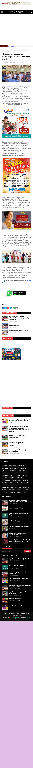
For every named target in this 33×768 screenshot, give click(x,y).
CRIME (11, 468)
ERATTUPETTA (5, 470)
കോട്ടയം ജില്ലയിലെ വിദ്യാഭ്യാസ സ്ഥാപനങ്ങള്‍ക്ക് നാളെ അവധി (17, 566)
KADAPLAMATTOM (13, 473)
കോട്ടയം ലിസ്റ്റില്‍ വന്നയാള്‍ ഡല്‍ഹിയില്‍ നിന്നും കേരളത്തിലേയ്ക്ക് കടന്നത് (20, 540)
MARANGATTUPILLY (16, 480)
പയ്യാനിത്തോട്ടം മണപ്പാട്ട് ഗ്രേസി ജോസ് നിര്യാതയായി (19, 592)
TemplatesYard (15, 617)
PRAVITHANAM (18, 487)
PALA (8, 485)
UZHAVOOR (12, 492)
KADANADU (4, 473)
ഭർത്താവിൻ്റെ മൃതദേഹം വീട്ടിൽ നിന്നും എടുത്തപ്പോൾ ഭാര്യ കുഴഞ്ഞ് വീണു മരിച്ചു (19, 421)
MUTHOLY (19, 482)
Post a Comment (6, 344)
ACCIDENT (4, 466)
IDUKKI (24, 470)
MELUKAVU (4, 482)
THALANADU (12, 490)
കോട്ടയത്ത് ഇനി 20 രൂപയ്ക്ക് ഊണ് (18, 520)
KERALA (18, 475)
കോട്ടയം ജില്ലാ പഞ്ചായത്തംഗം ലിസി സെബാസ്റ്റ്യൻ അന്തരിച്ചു (19, 534)
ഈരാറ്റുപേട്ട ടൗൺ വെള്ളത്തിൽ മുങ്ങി (19, 605)
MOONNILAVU (12, 482)
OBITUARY (26, 482)
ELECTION (16, 468)
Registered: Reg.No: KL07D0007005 (11, 613)
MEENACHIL (25, 480)
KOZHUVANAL (20, 478)
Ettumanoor (13, 470)
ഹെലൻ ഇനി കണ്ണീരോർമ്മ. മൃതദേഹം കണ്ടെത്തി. (19, 527)
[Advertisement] (16, 30)
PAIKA (6, 50)
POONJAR (19, 485)
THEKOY (26, 490)
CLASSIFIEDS (5, 468)
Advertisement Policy (25, 613)
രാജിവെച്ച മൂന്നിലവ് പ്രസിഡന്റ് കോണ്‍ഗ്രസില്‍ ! (17, 450)
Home (3, 50)
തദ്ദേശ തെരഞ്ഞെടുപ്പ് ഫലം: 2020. (18, 507)
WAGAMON (19, 492)
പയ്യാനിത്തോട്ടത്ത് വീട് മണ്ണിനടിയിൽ (19, 559)
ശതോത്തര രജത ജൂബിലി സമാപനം (19, 330)
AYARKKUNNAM (12, 466)
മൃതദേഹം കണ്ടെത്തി (15, 598)
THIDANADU (5, 492)
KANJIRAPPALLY (5, 475)
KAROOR (13, 475)
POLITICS (13, 485)
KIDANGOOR (24, 475)
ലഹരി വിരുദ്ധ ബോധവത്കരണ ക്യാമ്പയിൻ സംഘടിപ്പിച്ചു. (17, 325)
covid (25, 492)
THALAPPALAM (19, 490)
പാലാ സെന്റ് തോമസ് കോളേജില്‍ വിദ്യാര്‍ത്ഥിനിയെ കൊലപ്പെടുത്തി (18, 501)
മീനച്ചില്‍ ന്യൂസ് (16, 12)
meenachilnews (6, 62)
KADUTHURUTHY (23, 473)
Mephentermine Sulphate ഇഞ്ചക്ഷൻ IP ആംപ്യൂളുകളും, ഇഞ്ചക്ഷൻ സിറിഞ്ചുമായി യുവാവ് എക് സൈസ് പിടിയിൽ (19, 429)
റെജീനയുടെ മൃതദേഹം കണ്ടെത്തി (18, 578)
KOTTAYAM (12, 478)
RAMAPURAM (26, 487)
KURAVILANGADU (6, 480)
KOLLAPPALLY (5, 478)
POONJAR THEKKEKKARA (7, 487)
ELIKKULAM (23, 468)
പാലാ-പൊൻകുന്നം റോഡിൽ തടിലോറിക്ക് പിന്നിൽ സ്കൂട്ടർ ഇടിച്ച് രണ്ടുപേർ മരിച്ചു (19, 318)
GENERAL (19, 470)
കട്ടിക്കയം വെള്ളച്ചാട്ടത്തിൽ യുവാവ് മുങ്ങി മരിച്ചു (19, 573)
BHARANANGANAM (21, 466)
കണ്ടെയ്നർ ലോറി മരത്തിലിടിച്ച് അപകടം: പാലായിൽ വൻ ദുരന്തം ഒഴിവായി (18, 444)
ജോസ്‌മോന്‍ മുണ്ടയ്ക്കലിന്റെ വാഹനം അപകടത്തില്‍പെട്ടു (19, 436)
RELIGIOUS (4, 490)
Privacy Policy (15, 615)
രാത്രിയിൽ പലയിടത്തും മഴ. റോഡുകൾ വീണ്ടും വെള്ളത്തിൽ (20, 586)
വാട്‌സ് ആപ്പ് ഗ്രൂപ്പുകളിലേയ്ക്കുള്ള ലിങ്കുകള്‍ (18, 514)
